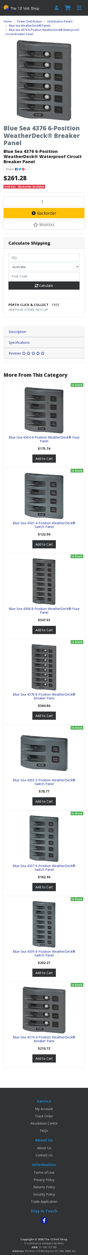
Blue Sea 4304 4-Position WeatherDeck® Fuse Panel (44, 439)
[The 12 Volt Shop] (22, 7)
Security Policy (44, 1194)
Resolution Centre (44, 1123)
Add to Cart (44, 458)
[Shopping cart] (67, 8)
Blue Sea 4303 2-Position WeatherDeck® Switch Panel (44, 782)
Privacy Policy (44, 1179)
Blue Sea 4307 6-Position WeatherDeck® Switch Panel (44, 868)
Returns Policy (44, 1187)
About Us (44, 1148)
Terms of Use (44, 1172)
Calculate (45, 285)
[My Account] (56, 8)
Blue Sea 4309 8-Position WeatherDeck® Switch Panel (44, 953)
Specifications (19, 342)
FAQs (44, 1130)
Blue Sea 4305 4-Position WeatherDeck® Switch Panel (44, 525)
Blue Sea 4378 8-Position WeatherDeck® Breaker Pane (44, 696)
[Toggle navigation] (79, 8)
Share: (10, 169)
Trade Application (44, 1201)
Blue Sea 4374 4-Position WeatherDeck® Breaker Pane (44, 1039)
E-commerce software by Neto (44, 1243)
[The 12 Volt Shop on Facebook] (44, 1220)
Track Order (44, 1116)
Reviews (15, 353)
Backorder (46, 213)
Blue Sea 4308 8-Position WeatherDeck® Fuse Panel (44, 610)
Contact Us (44, 1155)
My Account (44, 1109)
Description (17, 331)
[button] (44, 224)
